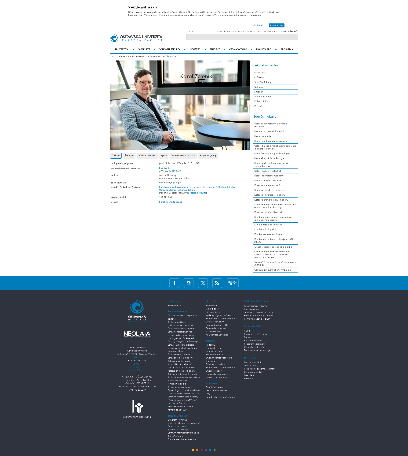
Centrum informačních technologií (184, 433)
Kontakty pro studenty (216, 377)
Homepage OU (175, 306)
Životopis (129, 155)
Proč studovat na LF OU (217, 325)
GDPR (247, 331)
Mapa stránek (223, 32)
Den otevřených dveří (216, 328)
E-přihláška (211, 306)
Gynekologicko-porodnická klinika (273, 247)
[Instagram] (188, 283)
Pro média (287, 49)
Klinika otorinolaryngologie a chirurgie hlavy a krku (187, 187)
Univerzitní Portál (289, 32)
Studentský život (213, 331)
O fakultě (146, 49)
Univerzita (124, 49)
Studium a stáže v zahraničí (219, 358)
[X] (203, 283)
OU (111, 56)
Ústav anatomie (167, 190)
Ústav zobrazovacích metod (269, 131)
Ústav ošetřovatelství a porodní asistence (271, 125)
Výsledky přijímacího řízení (218, 315)
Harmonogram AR (214, 355)
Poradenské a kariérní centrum (182, 439)
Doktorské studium (215, 322)
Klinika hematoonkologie (268, 234)
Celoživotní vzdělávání (254, 344)
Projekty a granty (208, 155)
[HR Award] (137, 409)
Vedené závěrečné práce (183, 155)
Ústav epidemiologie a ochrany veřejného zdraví (271, 164)
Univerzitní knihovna (177, 420)
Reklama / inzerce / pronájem (258, 350)
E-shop (247, 337)
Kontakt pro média (253, 362)
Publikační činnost (147, 155)
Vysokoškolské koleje (178, 430)
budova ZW (174, 171)
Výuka (164, 155)
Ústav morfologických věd (180, 332)
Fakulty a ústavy (153, 56)
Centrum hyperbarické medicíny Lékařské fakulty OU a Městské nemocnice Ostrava (271, 254)
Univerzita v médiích (253, 372)
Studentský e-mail (214, 348)
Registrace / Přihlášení (216, 391)
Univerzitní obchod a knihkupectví (184, 423)
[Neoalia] (137, 334)
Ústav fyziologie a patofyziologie (272, 153)
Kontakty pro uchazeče (217, 335)
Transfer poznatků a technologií (259, 312)
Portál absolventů (214, 387)
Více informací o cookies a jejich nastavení (237, 15)
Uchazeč (198, 49)
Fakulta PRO (266, 49)
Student (217, 49)
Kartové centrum (175, 436)
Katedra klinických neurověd (269, 190)
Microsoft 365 (238, 32)
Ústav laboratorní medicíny (269, 176)
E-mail (259, 32)
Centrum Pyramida (177, 426)
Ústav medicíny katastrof (267, 171)
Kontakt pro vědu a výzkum (257, 319)
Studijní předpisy (214, 371)
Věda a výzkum (240, 49)
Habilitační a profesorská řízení (258, 316)
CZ (188, 32)
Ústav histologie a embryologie (271, 141)
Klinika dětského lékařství (268, 225)
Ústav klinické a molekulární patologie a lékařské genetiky (275, 147)
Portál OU (210, 345)
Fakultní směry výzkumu (255, 306)
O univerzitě (120, 56)
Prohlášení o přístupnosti (256, 334)
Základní (116, 155)
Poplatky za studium (215, 364)
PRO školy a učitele (253, 341)
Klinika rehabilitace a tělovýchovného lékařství (274, 240)
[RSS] (217, 283)
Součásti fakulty (172, 49)
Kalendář (248, 379)
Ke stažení (249, 375)
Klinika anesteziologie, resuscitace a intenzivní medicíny (272, 218)
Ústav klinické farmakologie (269, 158)
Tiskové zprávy (251, 366)
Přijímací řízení (213, 312)
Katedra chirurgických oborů (269, 195)
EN (191, 32)
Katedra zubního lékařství (268, 212)
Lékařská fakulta (169, 56)
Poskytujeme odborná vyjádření (259, 369)
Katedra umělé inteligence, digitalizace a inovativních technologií (275, 206)
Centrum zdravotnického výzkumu (272, 270)
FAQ (208, 394)
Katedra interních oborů (267, 185)
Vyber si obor (212, 309)
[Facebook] (174, 283)
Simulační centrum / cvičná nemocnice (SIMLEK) (275, 263)
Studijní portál (271, 32)
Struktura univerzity (135, 56)
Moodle (251, 32)
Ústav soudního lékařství (267, 180)
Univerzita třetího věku (254, 347)
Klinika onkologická (265, 229)
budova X (164, 168)
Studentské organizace (217, 374)
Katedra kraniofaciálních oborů (271, 200)
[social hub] (233, 283)
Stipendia (210, 361)
